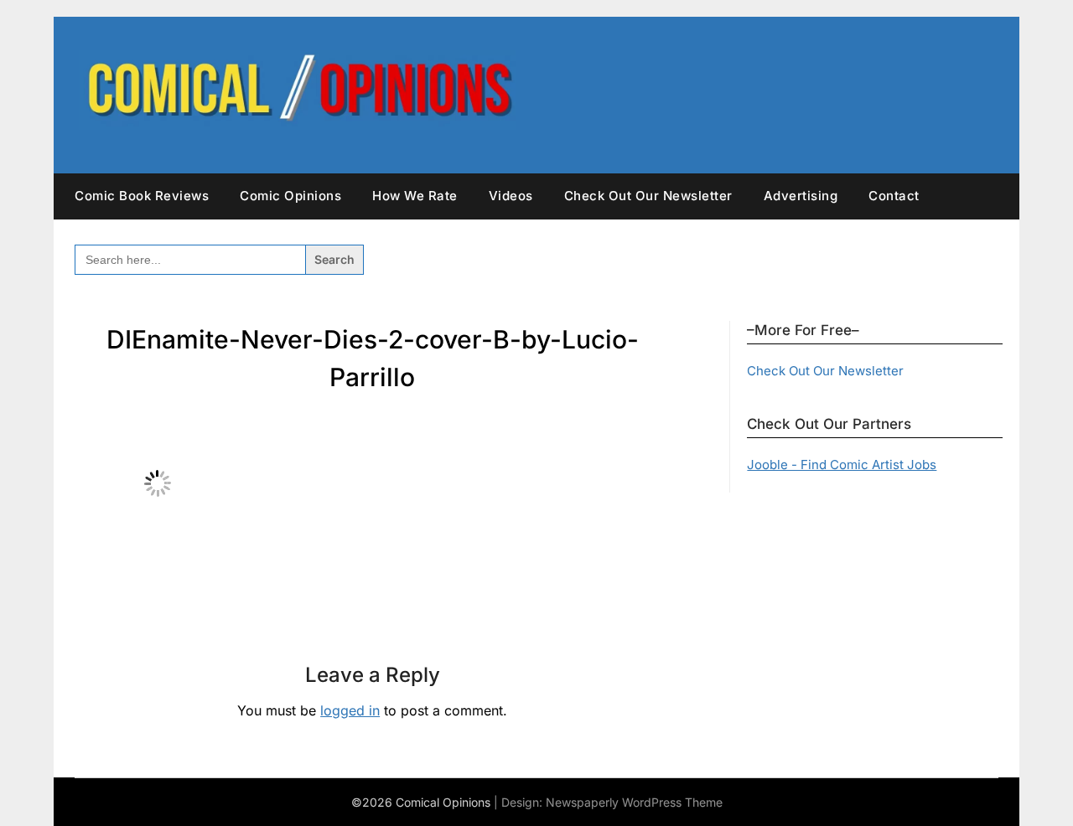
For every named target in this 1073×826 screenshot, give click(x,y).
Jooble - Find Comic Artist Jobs (841, 464)
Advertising (801, 196)
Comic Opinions (290, 196)
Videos (511, 196)
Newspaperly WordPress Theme (634, 802)
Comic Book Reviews (142, 196)
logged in (350, 710)
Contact (894, 196)
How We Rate (415, 196)
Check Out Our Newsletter (648, 196)
